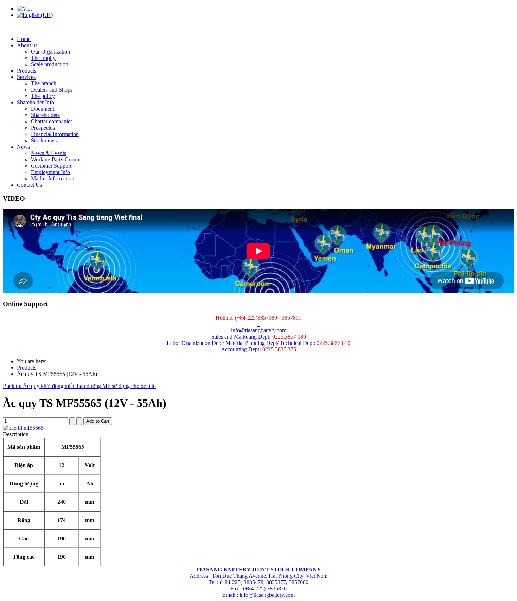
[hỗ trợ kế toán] (257, 324)
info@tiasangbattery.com (258, 330)
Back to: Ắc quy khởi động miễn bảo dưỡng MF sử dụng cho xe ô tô (79, 386)
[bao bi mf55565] (23, 428)
